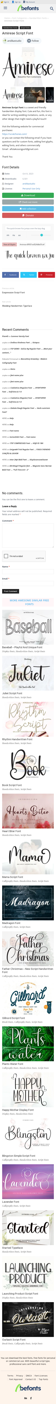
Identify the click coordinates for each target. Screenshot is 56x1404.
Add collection (29, 208)
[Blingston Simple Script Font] (28, 1135)
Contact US (30, 1379)
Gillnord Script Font (13, 1018)
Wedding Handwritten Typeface (17, 306)
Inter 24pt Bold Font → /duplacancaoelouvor (29, 459)
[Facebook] (31, 1398)
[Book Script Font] (28, 765)
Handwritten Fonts (38, 18)
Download (29, 195)
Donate (29, 215)
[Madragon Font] (28, 902)
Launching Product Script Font (20, 1293)
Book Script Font (12, 785)
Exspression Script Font (13, 292)
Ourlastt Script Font (14, 1339)
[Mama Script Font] (28, 856)
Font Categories (19, 18)
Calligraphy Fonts (10, 881)
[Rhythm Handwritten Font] (28, 719)
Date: (7, 173)
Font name (14, 430)
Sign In (5, 2)
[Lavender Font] (28, 1181)
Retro (12, 369)
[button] (52, 9)
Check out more (29, 202)
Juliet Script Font (12, 693)
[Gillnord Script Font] (28, 998)
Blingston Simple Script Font (18, 1155)
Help (12, 418)
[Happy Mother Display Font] (28, 1089)
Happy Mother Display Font (18, 1109)
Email (5, 578)
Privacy (19, 1375)
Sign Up (16, 2)
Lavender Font (10, 1201)
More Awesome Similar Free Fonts (29, 602)
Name (6, 566)
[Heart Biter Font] (28, 811)
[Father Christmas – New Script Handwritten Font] (28, 948)
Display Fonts (8, 651)
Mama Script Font (12, 877)
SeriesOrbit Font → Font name (23, 437)
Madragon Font (11, 923)
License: (8, 188)
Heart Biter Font (11, 831)
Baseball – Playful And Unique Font (22, 647)
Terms (10, 1375)
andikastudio (29, 183)
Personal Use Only (31, 188)
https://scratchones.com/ (14, 133)
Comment (8, 520)
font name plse (16, 375)
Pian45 (5, 336)
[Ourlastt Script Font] (28, 1319)
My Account (30, 2)
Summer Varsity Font (20, 336)
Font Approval (16, 1379)
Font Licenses (41, 1375)
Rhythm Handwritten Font (17, 739)
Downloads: (11, 178)
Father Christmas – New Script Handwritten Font (27, 970)
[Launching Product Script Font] (28, 1273)
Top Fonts (43, 1379)
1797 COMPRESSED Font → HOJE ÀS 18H (26, 443)
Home (7, 18)
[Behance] (25, 1398)
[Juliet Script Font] (28, 673)
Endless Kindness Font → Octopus (24, 342)
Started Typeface (12, 1247)
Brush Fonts (7, 1021)
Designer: (9, 183)
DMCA (29, 1375)
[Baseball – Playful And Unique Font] (28, 627)
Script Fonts (25, 28)
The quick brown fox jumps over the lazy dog (29, 255)
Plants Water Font (12, 1063)
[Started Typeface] (28, 1227)
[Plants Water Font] (28, 1043)
